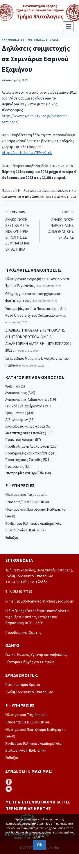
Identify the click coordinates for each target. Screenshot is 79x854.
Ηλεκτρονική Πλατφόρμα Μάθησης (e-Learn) (36, 513)
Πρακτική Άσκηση (19, 439)
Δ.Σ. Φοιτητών (16, 420)
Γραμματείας (15, 413)
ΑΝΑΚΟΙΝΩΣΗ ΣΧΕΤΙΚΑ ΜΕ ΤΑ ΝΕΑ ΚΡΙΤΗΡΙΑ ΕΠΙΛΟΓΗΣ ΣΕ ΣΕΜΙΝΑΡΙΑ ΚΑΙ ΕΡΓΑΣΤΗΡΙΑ (17, 231)
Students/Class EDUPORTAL (27, 502)
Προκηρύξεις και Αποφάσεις (27, 453)
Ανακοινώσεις (12, 40)
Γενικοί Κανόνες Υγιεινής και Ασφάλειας (36, 654)
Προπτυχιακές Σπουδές (42, 40)
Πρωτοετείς (14, 466)
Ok (39, 844)
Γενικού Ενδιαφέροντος (23, 406)
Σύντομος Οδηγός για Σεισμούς (29, 662)
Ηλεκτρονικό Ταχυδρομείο (26, 494)
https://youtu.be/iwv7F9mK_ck (27, 152)
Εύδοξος (11, 537)
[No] (73, 834)
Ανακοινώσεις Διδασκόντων (27, 399)
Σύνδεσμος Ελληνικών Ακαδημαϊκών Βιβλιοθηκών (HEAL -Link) (33, 527)
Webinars (12, 386)
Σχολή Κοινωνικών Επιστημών (29, 692)
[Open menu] (68, 26)
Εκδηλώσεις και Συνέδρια (25, 426)
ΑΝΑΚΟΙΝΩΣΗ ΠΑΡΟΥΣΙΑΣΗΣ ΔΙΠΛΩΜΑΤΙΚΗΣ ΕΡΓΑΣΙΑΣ (61, 225)
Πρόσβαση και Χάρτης (23, 632)
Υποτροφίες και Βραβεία (24, 473)
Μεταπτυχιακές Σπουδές (24, 433)
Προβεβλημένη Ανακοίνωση (27, 446)
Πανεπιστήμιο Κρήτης (23, 684)
